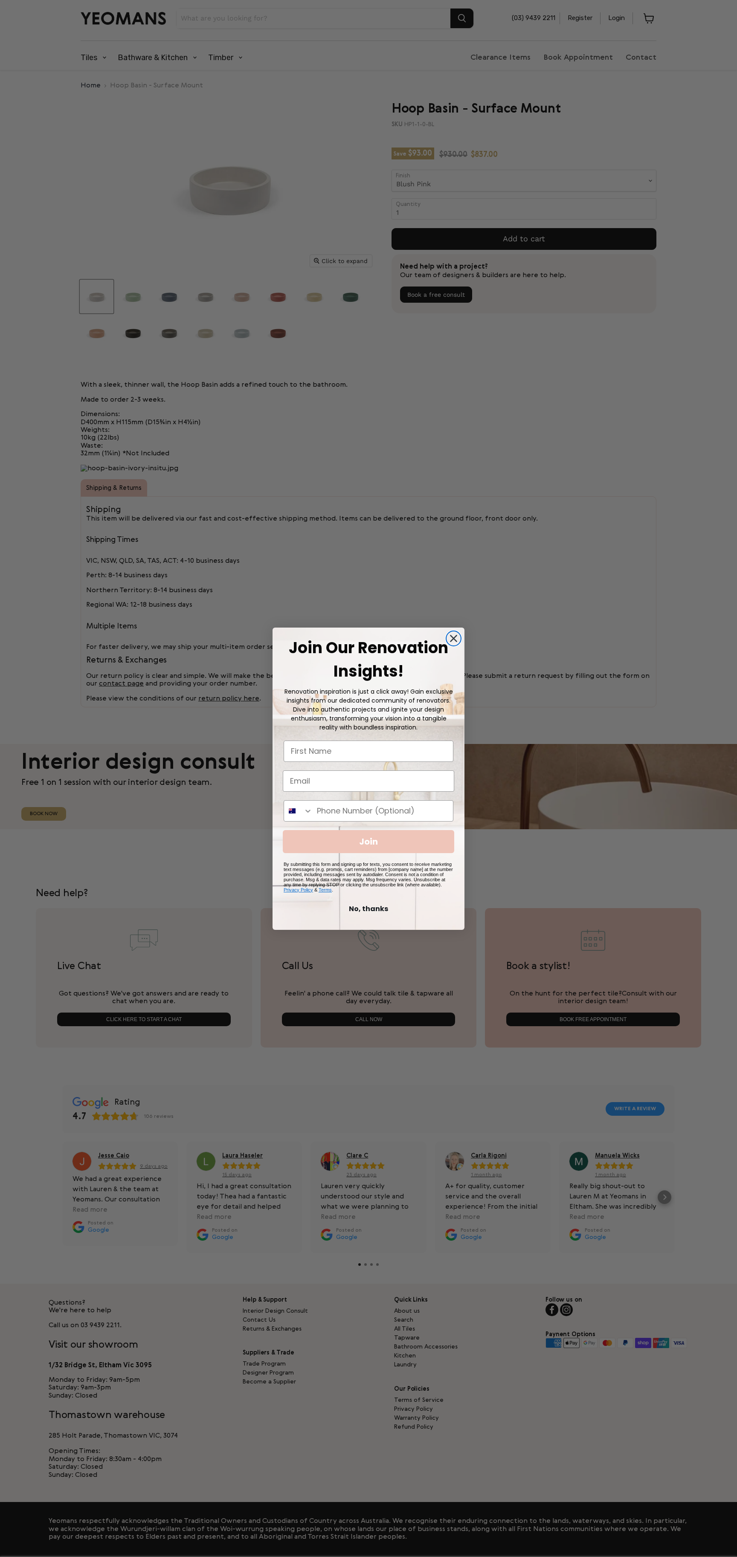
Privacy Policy (298, 889)
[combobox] (298, 811)
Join (368, 842)
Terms (325, 889)
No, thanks (368, 909)
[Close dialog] (453, 638)
